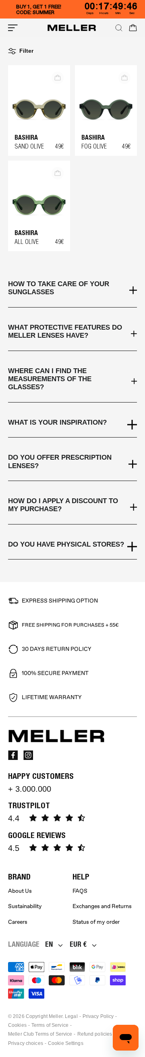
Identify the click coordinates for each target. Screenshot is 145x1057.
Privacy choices (25, 1043)
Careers (17, 922)
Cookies (17, 1025)
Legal (71, 1016)
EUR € (78, 944)
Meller (55, 1016)
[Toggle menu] (13, 28)
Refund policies (94, 1034)
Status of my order (96, 922)
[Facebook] (13, 755)
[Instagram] (28, 755)
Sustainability (25, 906)
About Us (20, 891)
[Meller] (72, 27)
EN (49, 944)
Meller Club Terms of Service (40, 1034)
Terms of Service (49, 1025)
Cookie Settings (65, 1043)
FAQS (79, 891)
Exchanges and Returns (102, 906)
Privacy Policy (98, 1016)
